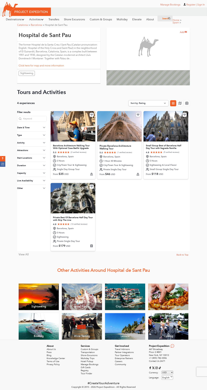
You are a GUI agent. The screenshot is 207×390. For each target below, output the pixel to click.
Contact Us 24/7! (157, 361)
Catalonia (23, 25)
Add (183, 32)
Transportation (88, 352)
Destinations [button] (14, 19)
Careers (118, 361)
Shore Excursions (89, 355)
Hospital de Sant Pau (56, 25)
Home (177, 20)
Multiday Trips (87, 358)
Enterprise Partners (124, 358)
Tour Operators (122, 355)
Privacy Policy (53, 364)
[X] (153, 368)
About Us (51, 349)
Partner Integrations (124, 352)
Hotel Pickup (87, 361)
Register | (191, 4)
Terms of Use (53, 361)
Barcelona (37, 25)
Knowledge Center (56, 358)
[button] (2, 158)
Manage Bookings (89, 364)
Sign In (201, 4)
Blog (49, 355)
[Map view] (180, 103)
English (165, 377)
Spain (177, 22)
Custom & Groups (89, 349)
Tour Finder (86, 373)
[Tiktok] (160, 368)
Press (49, 352)
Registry (84, 370)
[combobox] (167, 378)
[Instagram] (157, 368)
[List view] (187, 103)
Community (120, 364)
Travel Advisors (122, 349)
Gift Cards (85, 367)
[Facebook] (150, 368)
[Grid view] (173, 103)
